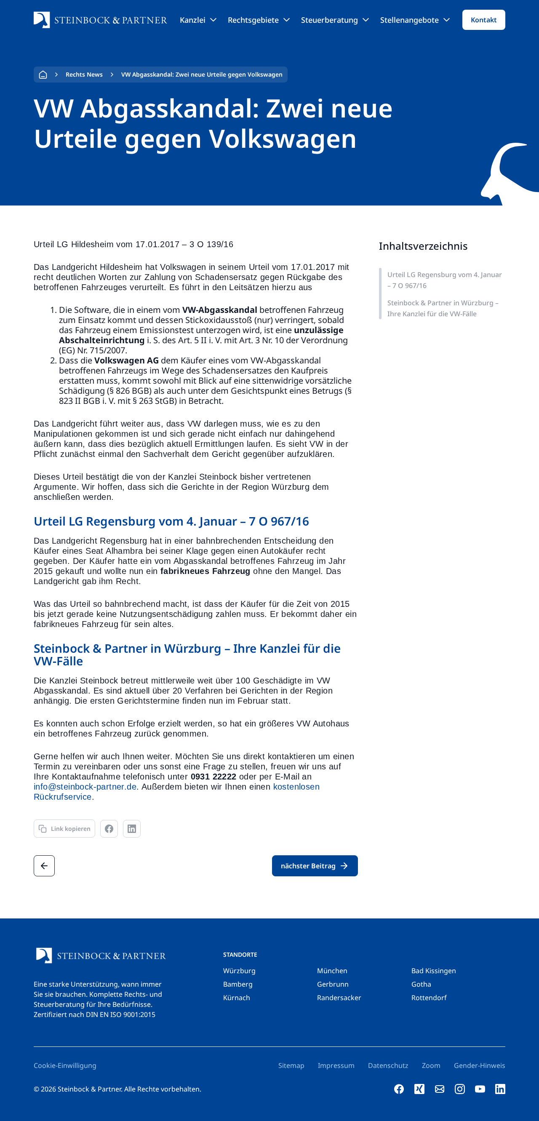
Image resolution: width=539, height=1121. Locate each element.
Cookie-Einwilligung (65, 1065)
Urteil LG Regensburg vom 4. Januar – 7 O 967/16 (444, 280)
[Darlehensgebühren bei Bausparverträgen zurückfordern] (44, 865)
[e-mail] (440, 1089)
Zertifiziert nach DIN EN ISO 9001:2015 (94, 1014)
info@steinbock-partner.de (85, 786)
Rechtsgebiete (253, 20)
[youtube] (480, 1089)
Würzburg (239, 970)
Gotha (421, 984)
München (332, 970)
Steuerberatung (329, 20)
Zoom (431, 1065)
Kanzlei (192, 20)
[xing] (419, 1089)
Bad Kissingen (433, 970)
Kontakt (484, 19)
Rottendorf (429, 997)
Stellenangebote (409, 20)
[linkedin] (500, 1089)
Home (43, 74)
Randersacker (339, 997)
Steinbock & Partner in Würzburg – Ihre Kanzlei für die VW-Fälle (443, 308)
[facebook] (399, 1089)
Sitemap (291, 1065)
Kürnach (236, 997)
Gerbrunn (333, 984)
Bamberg (238, 984)
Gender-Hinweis (479, 1065)
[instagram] (460, 1089)
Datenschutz (388, 1065)
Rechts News (84, 74)
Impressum (336, 1065)
